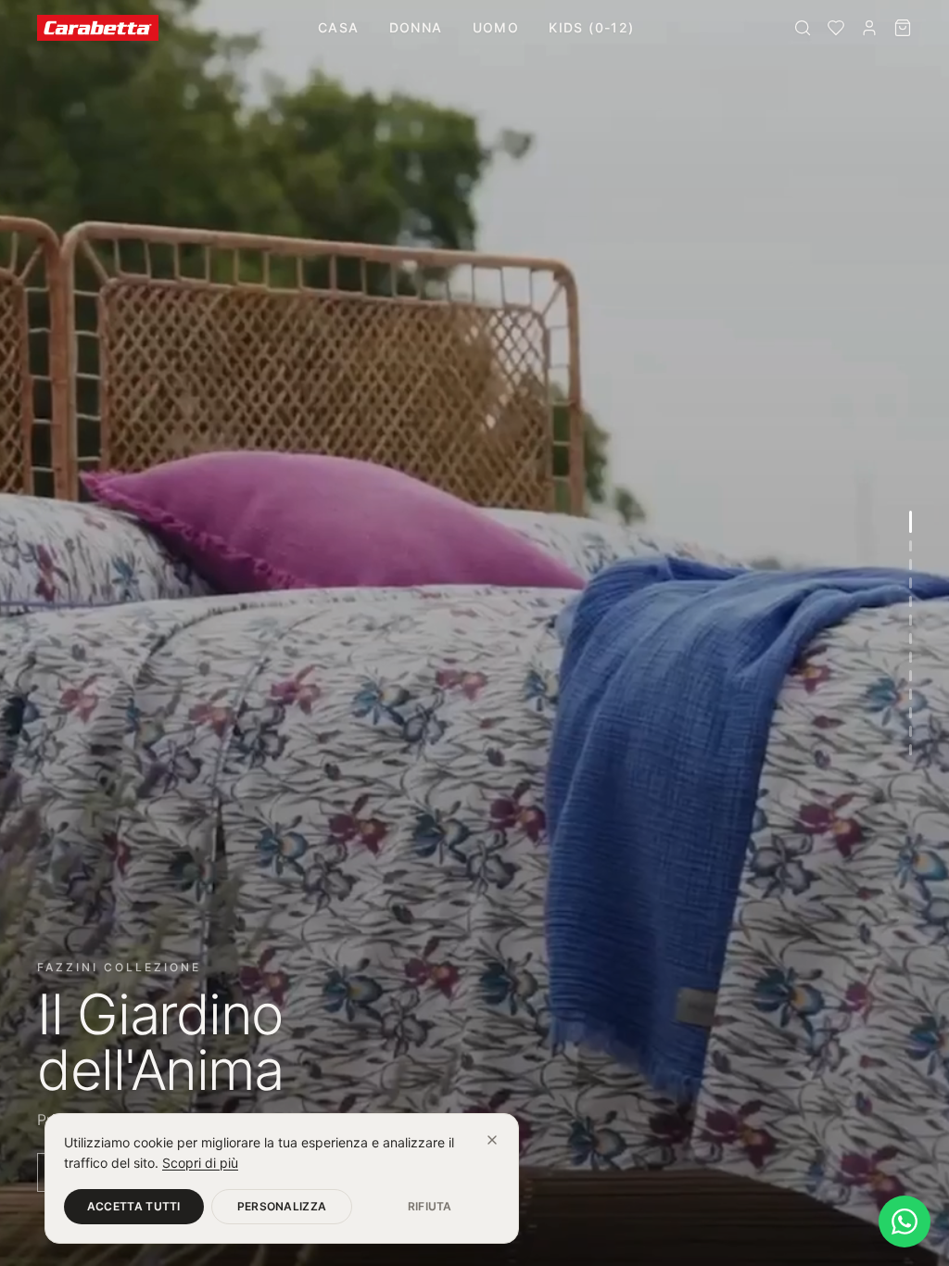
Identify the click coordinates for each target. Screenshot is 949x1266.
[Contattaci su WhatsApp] (904, 1221)
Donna (416, 27)
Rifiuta (430, 1206)
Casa (339, 27)
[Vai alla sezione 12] (910, 731)
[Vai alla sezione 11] (910, 712)
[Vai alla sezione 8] (910, 657)
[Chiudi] (492, 1140)
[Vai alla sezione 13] (910, 749)
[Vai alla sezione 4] (910, 583)
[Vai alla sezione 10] (910, 694)
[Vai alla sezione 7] (910, 638)
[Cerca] (802, 28)
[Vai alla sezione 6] (910, 620)
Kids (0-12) (591, 27)
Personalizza (282, 1206)
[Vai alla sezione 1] (910, 522)
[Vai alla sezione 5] (910, 601)
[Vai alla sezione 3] (910, 564)
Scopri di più (200, 1163)
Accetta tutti (134, 1206)
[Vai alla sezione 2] (910, 545)
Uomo (496, 27)
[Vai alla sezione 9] (910, 675)
